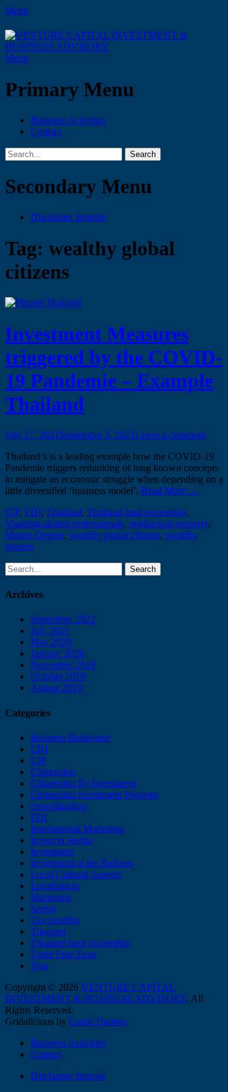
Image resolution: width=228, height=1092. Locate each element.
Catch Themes (98, 1021)
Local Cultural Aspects (76, 874)
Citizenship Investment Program (94, 794)
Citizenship (52, 771)
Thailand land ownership (136, 512)
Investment (52, 851)
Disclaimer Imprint (67, 217)
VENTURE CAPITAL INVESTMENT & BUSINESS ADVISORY (95, 993)
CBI (39, 749)
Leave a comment (170, 434)
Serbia (43, 908)
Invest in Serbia (61, 840)
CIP (12, 512)
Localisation (54, 885)
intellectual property (168, 523)
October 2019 (58, 676)
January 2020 (57, 653)
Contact (45, 131)
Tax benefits (54, 920)
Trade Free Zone (63, 954)
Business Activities (68, 120)
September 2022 (63, 619)
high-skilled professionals (73, 523)
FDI (33, 512)
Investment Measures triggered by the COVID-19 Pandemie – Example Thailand (113, 369)
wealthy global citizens (114, 535)
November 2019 (63, 664)
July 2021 (50, 630)
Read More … (170, 490)
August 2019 (56, 687)
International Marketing (77, 828)
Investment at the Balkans (81, 863)
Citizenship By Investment (83, 783)
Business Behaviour (70, 737)
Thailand (64, 512)
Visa (14, 523)
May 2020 (51, 642)
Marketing (51, 897)
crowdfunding (58, 806)
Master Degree (34, 535)
